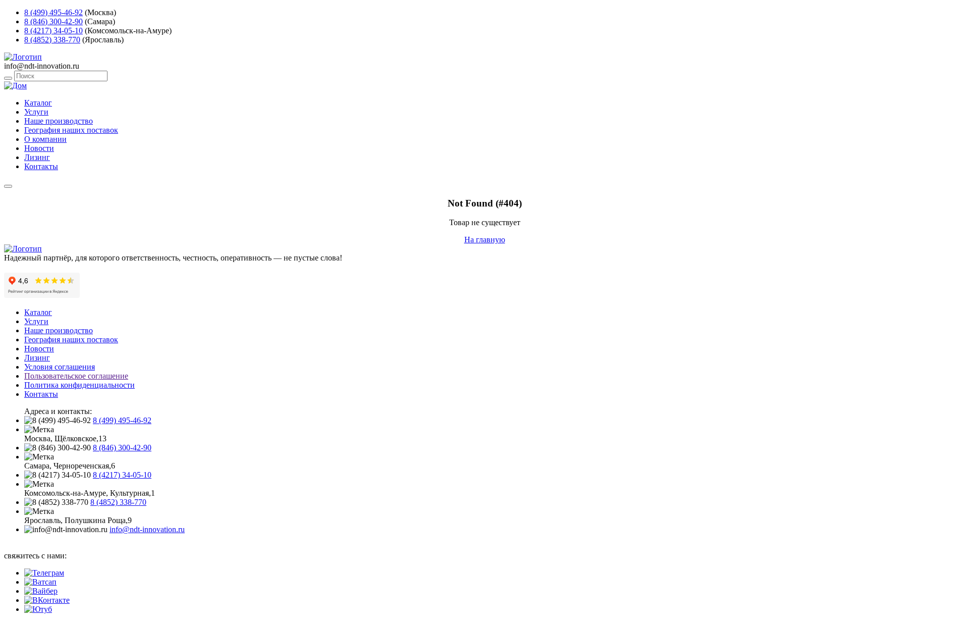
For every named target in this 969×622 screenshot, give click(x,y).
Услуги (36, 112)
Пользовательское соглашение (76, 376)
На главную (484, 239)
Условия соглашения (59, 366)
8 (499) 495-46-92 (53, 12)
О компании (45, 139)
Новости (39, 148)
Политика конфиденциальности (79, 385)
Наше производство (58, 121)
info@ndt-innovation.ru (147, 529)
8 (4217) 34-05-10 (53, 30)
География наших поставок (71, 130)
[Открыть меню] (8, 186)
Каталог (38, 102)
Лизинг (37, 157)
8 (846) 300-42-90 (53, 21)
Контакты (41, 166)
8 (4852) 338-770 (52, 39)
